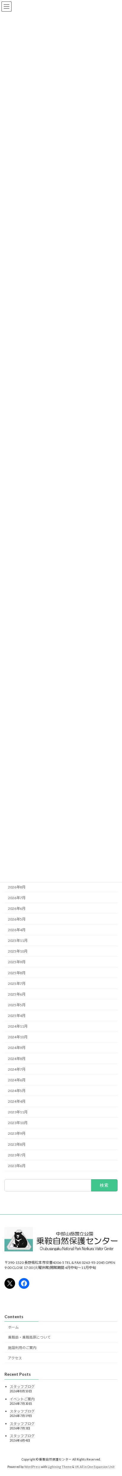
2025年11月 (18, 940)
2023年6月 (16, 1166)
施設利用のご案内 (22, 1347)
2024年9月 (16, 1048)
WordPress (32, 1467)
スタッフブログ (22, 1386)
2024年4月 (16, 1101)
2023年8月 (16, 1144)
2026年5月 (16, 919)
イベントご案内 (22, 1399)
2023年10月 (18, 1123)
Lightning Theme (60, 1467)
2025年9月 (16, 962)
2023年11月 (18, 1112)
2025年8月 (16, 973)
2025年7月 (16, 983)
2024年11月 (18, 1026)
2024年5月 (16, 1090)
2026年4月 (16, 930)
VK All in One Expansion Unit (95, 1467)
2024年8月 (16, 1058)
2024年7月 (16, 1069)
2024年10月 (18, 1037)
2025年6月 (16, 994)
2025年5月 (16, 1005)
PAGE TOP (113, 1426)
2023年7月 (16, 1155)
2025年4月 (16, 1015)
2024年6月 (16, 1080)
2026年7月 (16, 898)
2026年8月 (16, 887)
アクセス (15, 1358)
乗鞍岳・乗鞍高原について (29, 1337)
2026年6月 (16, 908)
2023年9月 (16, 1133)
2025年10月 (18, 951)
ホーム (13, 1327)
